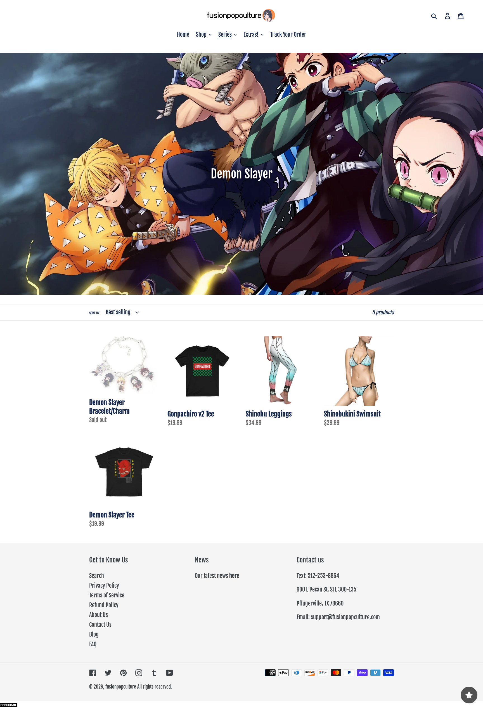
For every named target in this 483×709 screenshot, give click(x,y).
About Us (98, 614)
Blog (94, 634)
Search (96, 575)
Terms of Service (106, 595)
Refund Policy (104, 605)
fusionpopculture (120, 687)
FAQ (92, 644)
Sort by (94, 313)
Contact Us (100, 624)
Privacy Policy (104, 585)
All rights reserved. (154, 687)
